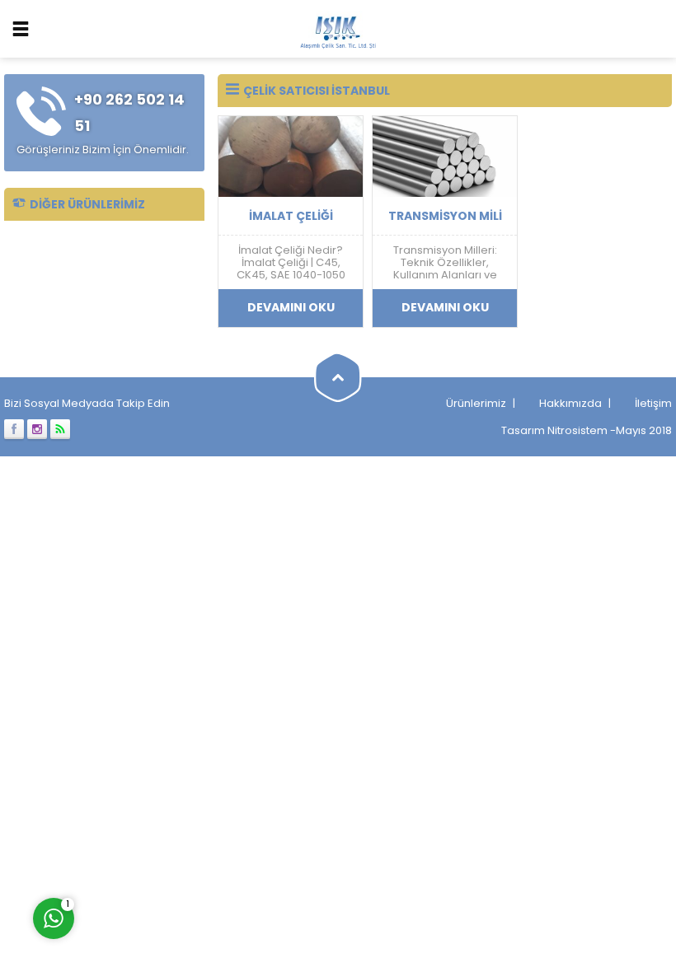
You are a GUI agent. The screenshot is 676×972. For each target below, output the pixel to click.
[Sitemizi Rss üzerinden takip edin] (60, 429)
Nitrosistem (577, 430)
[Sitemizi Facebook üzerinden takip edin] (14, 429)
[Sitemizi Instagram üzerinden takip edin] (37, 429)
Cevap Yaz (156, 849)
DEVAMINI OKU (291, 307)
